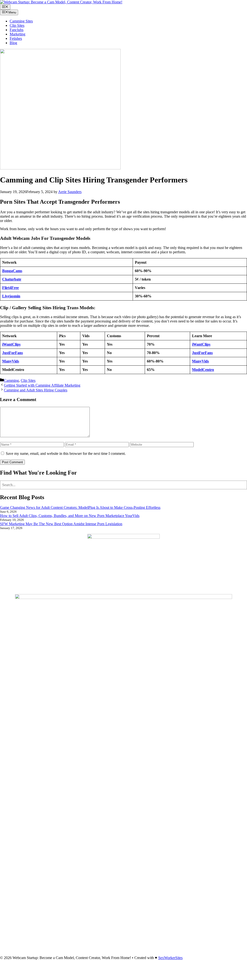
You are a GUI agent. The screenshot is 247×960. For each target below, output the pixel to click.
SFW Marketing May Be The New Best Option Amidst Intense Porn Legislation (61, 524)
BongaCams (12, 271)
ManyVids (10, 361)
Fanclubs (16, 30)
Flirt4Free (10, 288)
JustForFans (12, 353)
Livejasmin (11, 296)
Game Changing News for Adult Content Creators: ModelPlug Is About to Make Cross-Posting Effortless (80, 507)
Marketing (17, 34)
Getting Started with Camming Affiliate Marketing (42, 385)
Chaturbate (11, 279)
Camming (11, 380)
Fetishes (16, 38)
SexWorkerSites (170, 958)
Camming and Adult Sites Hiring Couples (35, 390)
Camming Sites (21, 21)
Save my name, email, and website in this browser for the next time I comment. (66, 453)
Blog (13, 43)
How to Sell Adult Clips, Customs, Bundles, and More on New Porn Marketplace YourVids (69, 516)
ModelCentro (203, 370)
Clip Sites (17, 25)
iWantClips (11, 344)
